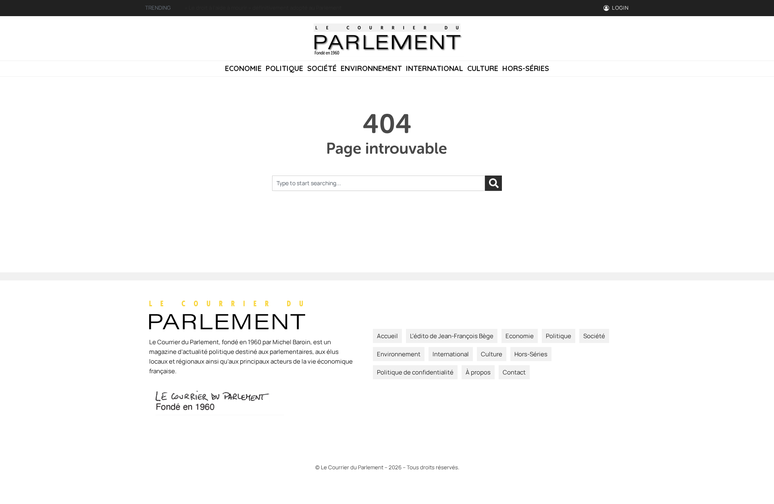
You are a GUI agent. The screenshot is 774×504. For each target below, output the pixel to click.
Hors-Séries (525, 68)
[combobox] (378, 183)
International (434, 68)
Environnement (371, 68)
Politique (284, 68)
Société (322, 68)
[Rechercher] (493, 183)
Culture (482, 68)
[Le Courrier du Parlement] (387, 38)
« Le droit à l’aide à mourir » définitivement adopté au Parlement (263, 7)
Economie (243, 68)
